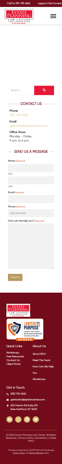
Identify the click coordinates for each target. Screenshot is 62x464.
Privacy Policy (26, 438)
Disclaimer (41, 438)
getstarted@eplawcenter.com (29, 125)
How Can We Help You (43, 369)
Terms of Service (36, 453)
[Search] (44, 90)
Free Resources (15, 356)
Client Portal (13, 364)
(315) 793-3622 (19, 115)
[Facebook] (9, 419)
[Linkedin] (27, 419)
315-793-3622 (23, 3)
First (10, 174)
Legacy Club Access (49, 3)
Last (10, 186)
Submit (15, 277)
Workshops (12, 353)
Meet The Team (42, 360)
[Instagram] (18, 419)
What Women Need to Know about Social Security (29, 39)
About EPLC (39, 354)
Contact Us (13, 360)
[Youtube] (36, 419)
